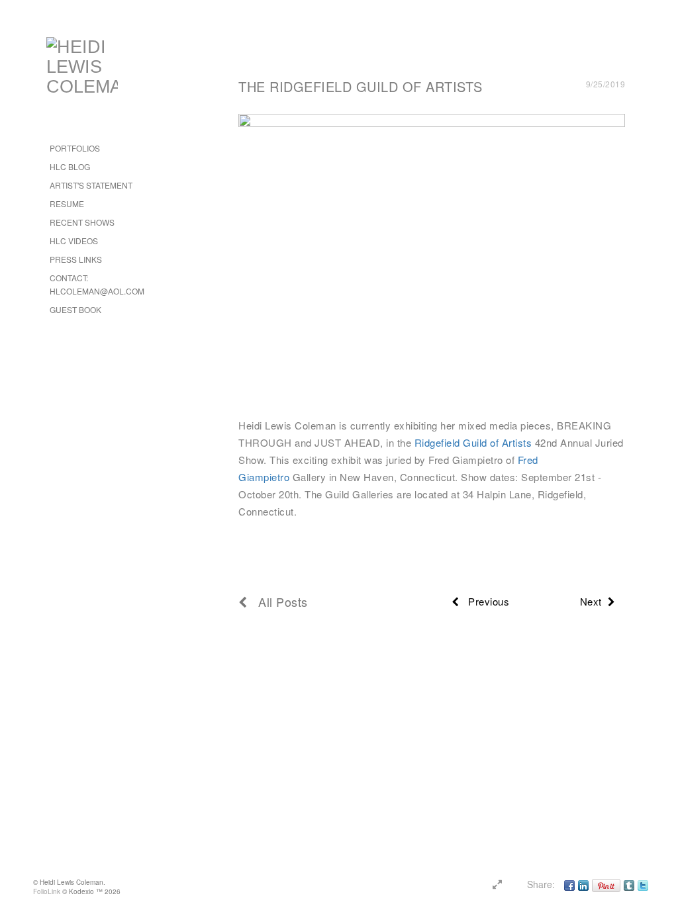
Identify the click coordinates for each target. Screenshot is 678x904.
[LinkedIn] (583, 884)
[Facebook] (569, 884)
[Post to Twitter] (643, 884)
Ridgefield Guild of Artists (474, 442)
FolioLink (46, 891)
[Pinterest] (606, 884)
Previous (484, 601)
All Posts (278, 601)
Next (594, 601)
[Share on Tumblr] (629, 884)
